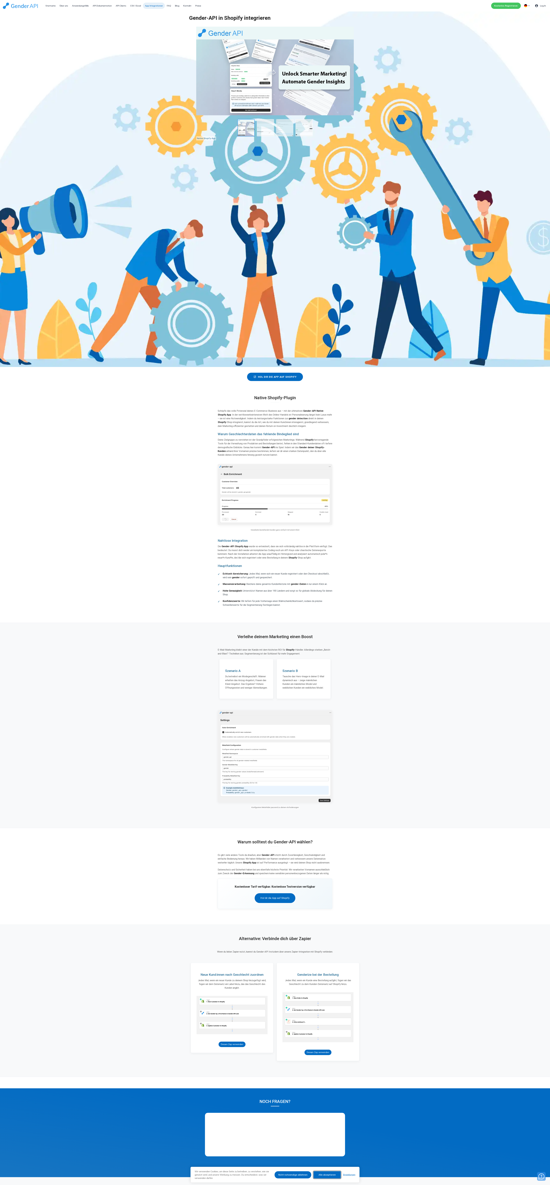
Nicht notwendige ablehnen (293, 1174)
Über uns (64, 5)
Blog (177, 5)
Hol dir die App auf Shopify (275, 376)
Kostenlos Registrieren (506, 5)
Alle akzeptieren (327, 1174)
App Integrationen (154, 5)
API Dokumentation (102, 5)
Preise (198, 5)
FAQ (169, 5)
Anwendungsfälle (80, 5)
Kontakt (187, 5)
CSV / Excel (135, 5)
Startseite (51, 5)
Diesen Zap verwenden (232, 1044)
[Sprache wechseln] (527, 6)
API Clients (121, 5)
